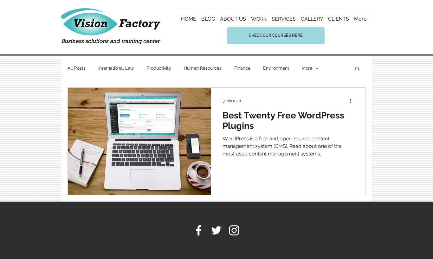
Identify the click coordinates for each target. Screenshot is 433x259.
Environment (276, 68)
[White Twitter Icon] (216, 230)
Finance (242, 68)
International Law (116, 68)
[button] (357, 69)
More (307, 68)
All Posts (77, 68)
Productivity (158, 68)
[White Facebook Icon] (198, 230)
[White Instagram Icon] (234, 230)
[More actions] (353, 100)
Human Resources (203, 68)
